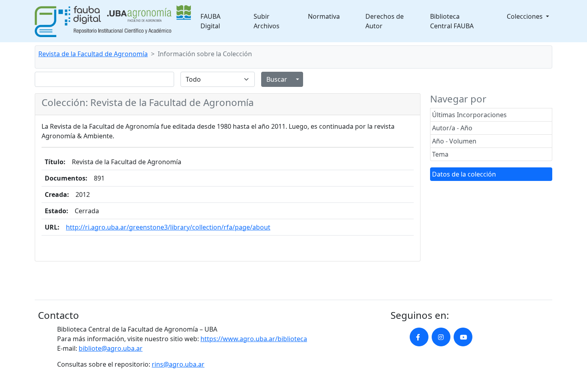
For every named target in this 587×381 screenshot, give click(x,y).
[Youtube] (463, 337)
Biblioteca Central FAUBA (452, 21)
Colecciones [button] (525, 16)
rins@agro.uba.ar (178, 364)
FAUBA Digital (210, 21)
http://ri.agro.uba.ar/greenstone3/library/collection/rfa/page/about (168, 227)
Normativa (324, 16)
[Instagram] (441, 337)
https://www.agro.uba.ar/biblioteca (253, 338)
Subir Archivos (267, 21)
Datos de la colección (464, 174)
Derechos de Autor (384, 21)
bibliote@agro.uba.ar (111, 348)
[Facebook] (419, 337)
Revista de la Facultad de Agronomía (93, 53)
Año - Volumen (454, 141)
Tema (440, 154)
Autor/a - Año (452, 128)
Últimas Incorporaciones (469, 114)
